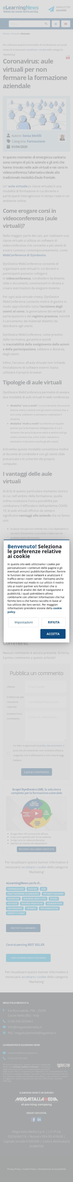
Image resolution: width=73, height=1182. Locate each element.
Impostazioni (24, 622)
